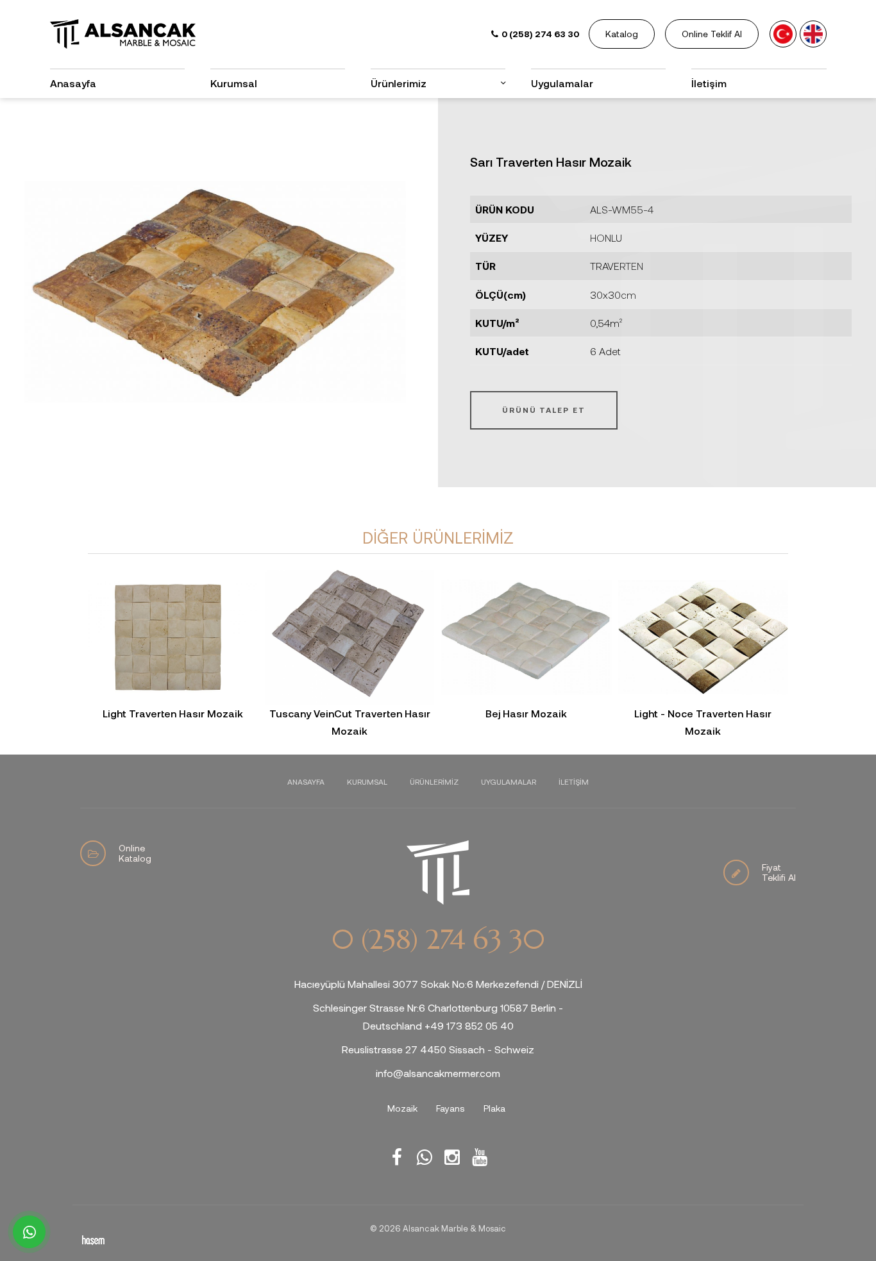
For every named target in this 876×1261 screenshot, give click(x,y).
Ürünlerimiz (434, 781)
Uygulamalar (562, 83)
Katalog (621, 33)
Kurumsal (233, 83)
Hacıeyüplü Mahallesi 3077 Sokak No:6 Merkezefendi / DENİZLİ (438, 984)
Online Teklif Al (712, 33)
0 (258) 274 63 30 (438, 940)
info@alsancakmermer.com (438, 1073)
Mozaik (402, 1108)
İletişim (709, 83)
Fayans (450, 1108)
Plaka (494, 1108)
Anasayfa (73, 83)
